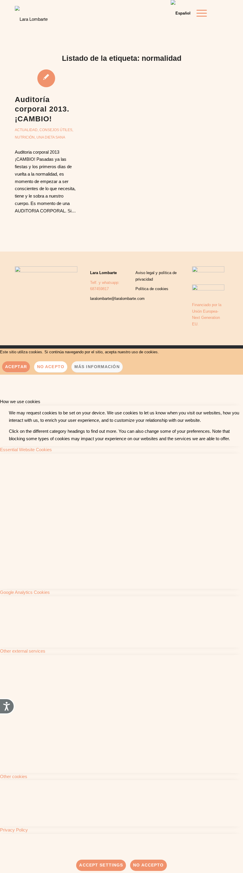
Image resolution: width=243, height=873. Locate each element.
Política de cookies (151, 289)
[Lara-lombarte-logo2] (31, 15)
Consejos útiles (55, 130)
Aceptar (16, 366)
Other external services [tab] (22, 650)
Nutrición (25, 137)
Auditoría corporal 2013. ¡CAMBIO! (42, 109)
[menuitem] (199, 13)
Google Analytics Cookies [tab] (25, 592)
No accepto (148, 865)
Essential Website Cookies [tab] (26, 449)
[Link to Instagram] (223, 13)
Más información (97, 366)
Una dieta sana (50, 137)
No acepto (50, 366)
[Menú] (199, 13)
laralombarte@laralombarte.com (117, 298)
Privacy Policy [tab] (14, 829)
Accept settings (101, 865)
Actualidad (26, 130)
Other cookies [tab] (13, 776)
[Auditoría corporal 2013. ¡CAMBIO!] (46, 78)
